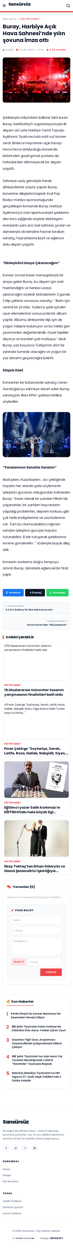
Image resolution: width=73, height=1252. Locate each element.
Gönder (51, 972)
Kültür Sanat (30, 19)
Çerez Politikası (12, 1213)
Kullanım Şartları (13, 1207)
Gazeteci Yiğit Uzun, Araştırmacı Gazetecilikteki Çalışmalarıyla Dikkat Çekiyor (37, 1043)
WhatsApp (59, 592)
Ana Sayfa (10, 19)
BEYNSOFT (56, 1238)
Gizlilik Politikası (12, 1201)
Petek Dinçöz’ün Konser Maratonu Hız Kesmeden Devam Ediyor (36, 1015)
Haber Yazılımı (25, 1238)
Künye (6, 1169)
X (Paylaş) (36, 592)
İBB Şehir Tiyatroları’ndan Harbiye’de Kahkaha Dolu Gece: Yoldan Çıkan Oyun (39, 1028)
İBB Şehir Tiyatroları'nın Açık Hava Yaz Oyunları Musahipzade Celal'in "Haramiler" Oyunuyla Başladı (37, 1060)
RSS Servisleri (11, 1181)
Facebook (14, 592)
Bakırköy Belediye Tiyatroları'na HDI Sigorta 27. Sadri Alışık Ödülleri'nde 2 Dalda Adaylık (36, 1076)
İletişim (7, 1175)
